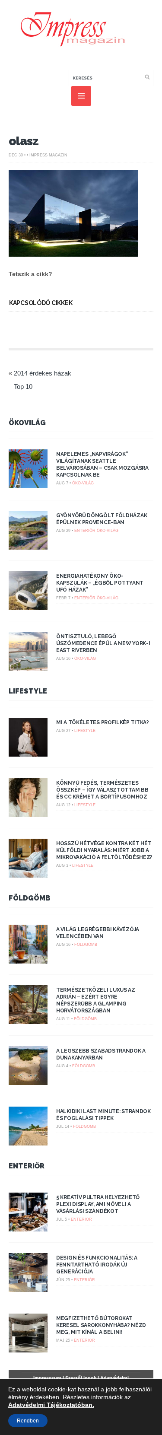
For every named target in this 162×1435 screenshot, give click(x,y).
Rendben (28, 1421)
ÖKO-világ (83, 483)
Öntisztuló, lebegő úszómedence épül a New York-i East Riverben (103, 643)
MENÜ (81, 96)
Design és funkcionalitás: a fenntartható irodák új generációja (96, 1265)
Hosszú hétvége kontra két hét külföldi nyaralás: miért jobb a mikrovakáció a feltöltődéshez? (104, 850)
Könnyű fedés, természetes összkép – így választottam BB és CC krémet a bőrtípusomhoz (102, 790)
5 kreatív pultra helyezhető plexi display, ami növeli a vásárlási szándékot (98, 1204)
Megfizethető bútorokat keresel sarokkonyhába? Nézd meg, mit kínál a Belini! (101, 1325)
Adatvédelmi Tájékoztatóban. (51, 1404)
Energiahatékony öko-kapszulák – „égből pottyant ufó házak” (99, 583)
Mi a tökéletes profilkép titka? (102, 722)
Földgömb (30, 898)
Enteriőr (84, 530)
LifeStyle (28, 691)
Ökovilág (27, 423)
